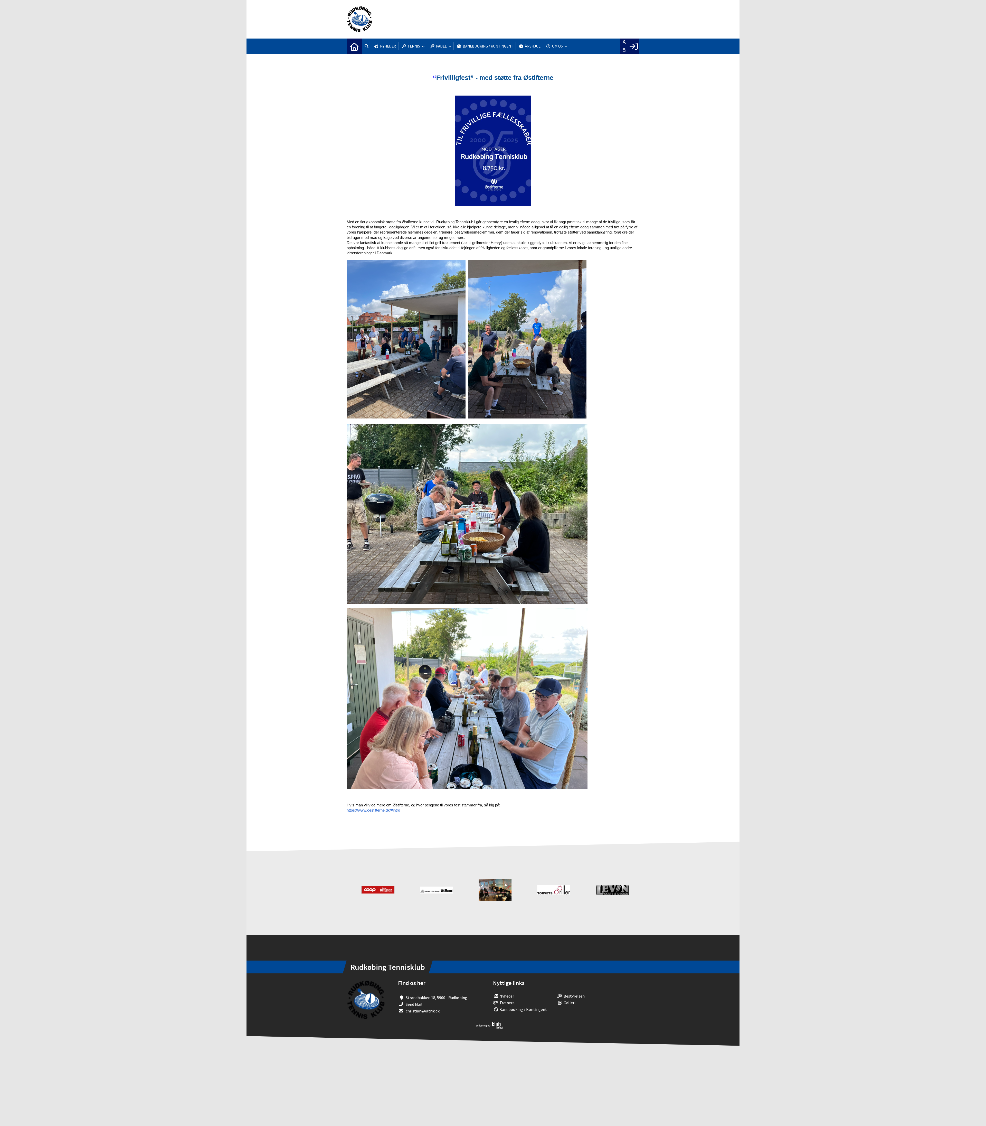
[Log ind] (633, 46)
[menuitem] (354, 46)
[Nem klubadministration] (489, 1027)
